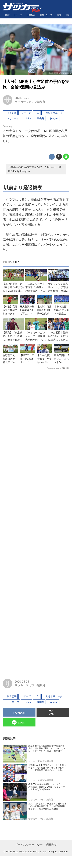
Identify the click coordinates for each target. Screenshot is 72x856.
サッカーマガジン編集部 (30, 101)
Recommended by (54, 368)
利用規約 (51, 844)
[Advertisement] (36, 522)
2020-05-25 (22, 98)
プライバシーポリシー (29, 844)
